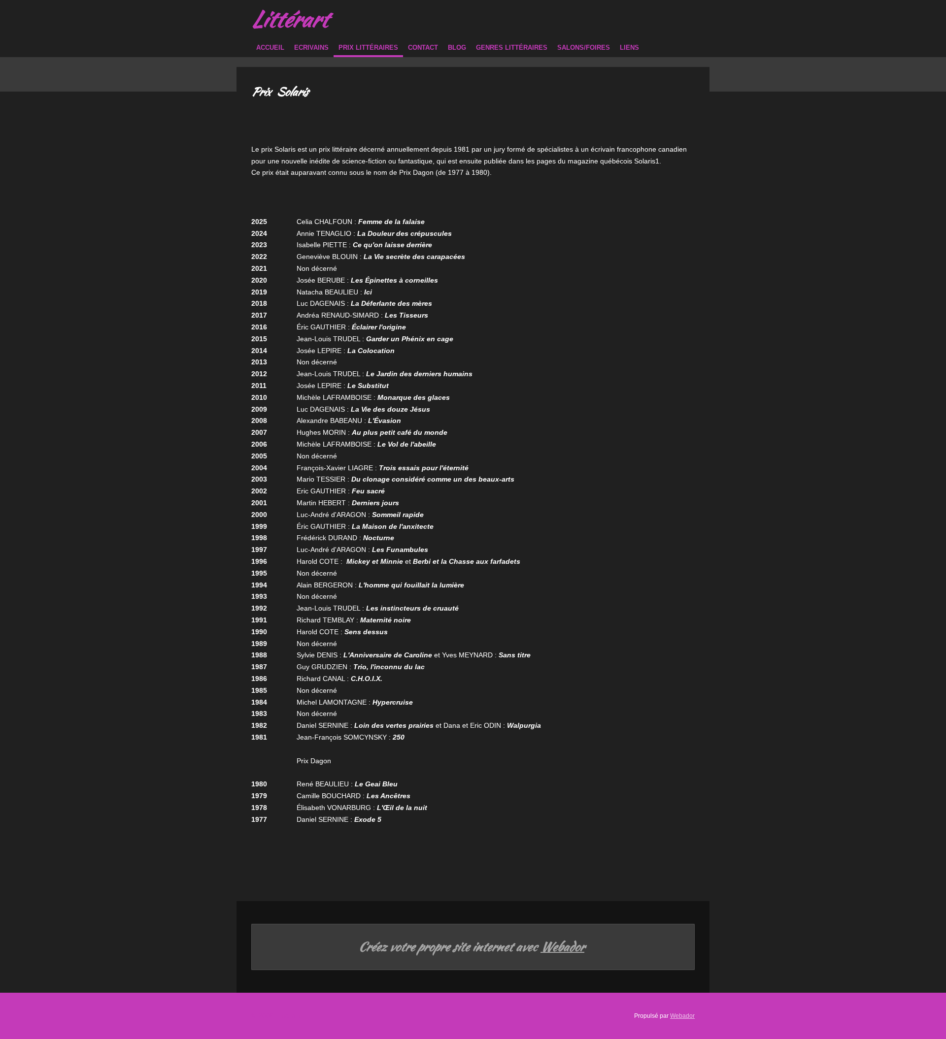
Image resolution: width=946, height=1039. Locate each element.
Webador (562, 947)
